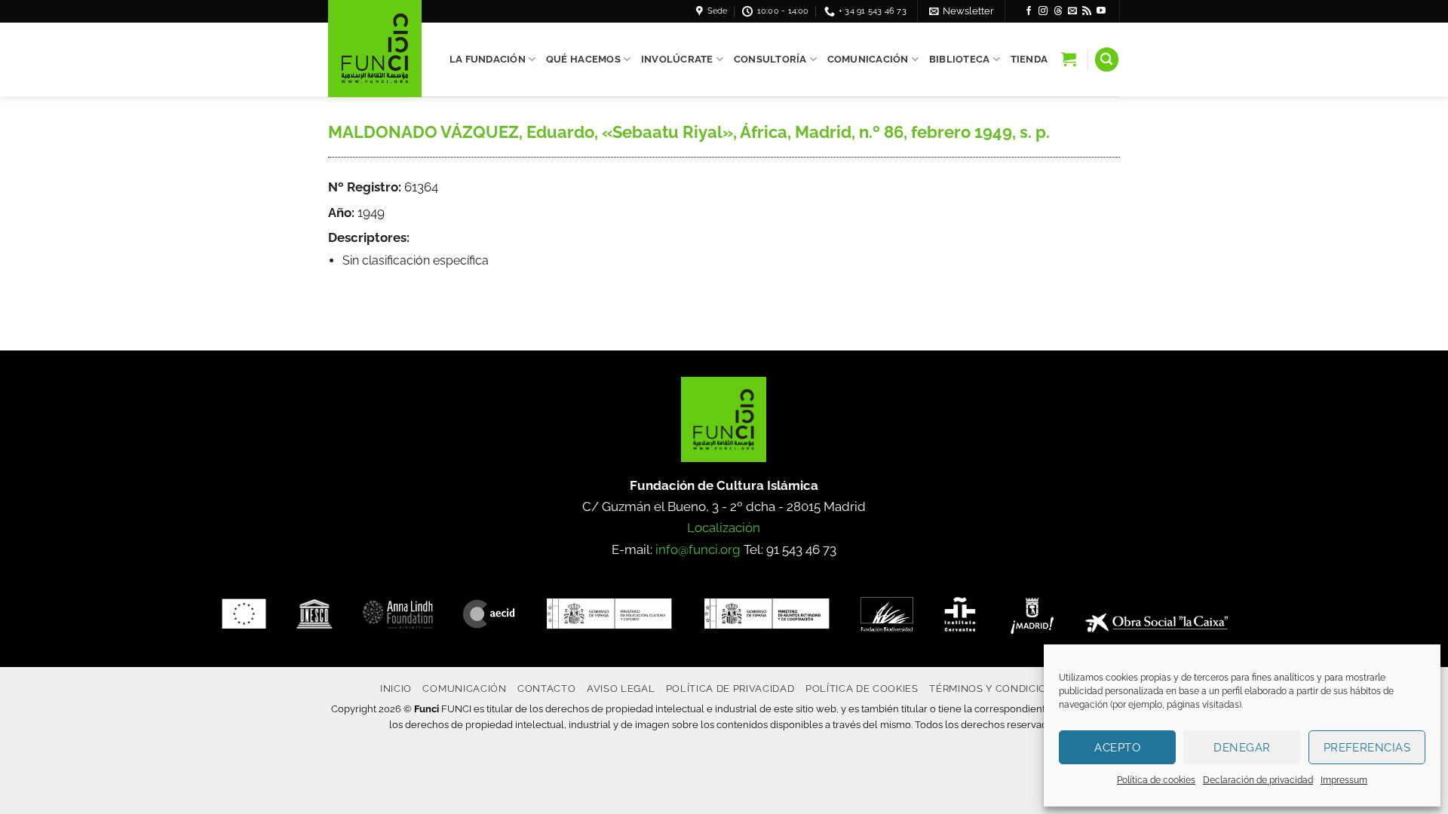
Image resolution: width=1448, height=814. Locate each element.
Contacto (546, 688)
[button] (961, 11)
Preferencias (1367, 747)
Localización (723, 527)
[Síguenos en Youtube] (1101, 11)
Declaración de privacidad (1258, 780)
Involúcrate (677, 59)
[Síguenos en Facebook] (1028, 11)
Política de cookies (1156, 780)
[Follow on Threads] (1058, 11)
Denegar (1241, 747)
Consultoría (770, 59)
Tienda (1029, 59)
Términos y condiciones (998, 688)
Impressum (1344, 780)
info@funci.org (698, 549)
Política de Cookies (862, 688)
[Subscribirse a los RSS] (1086, 11)
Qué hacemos (583, 59)
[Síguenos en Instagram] (1043, 11)
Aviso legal (621, 688)
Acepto (1117, 747)
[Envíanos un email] (1072, 11)
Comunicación (868, 59)
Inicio (396, 688)
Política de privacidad (730, 688)
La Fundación (487, 59)
